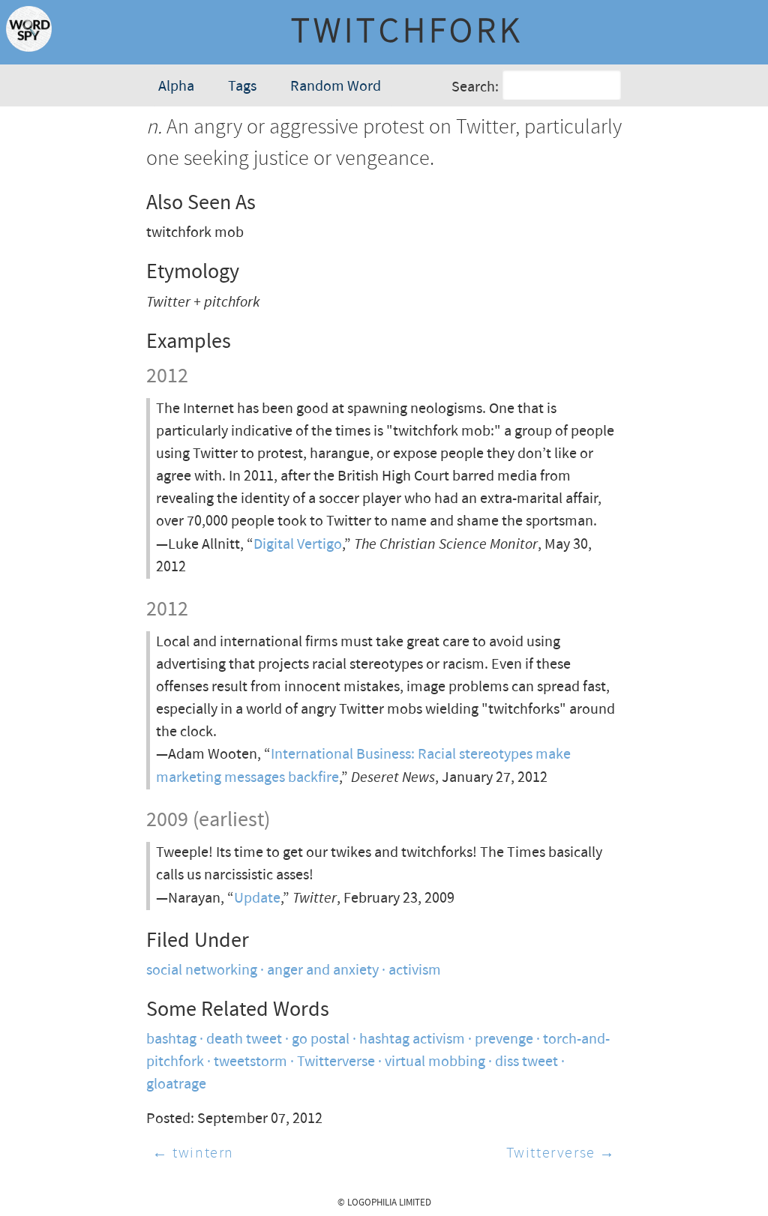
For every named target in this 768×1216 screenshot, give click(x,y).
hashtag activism (412, 1039)
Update (257, 898)
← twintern (193, 1153)
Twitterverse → (561, 1153)
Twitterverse (336, 1062)
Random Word (335, 86)
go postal (321, 1039)
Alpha (176, 86)
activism (414, 970)
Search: (475, 87)
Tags (242, 86)
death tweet (244, 1039)
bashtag (171, 1039)
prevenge (504, 1039)
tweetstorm (250, 1062)
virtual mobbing (435, 1062)
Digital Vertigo (298, 545)
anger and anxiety (323, 970)
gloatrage (176, 1084)
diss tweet (526, 1062)
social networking (201, 970)
